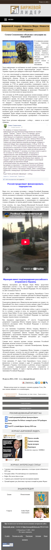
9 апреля (9, 511)
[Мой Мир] (44, 382)
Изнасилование (25, 494)
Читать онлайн (33, 438)
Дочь (41, 519)
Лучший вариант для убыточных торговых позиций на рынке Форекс (25, 481)
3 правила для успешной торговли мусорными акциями (21, 479)
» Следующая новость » (25, 408)
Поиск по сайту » (44, 2)
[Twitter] (39, 382)
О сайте (7, 536)
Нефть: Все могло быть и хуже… (14, 476)
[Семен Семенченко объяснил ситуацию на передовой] (17, 63)
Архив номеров (33, 444)
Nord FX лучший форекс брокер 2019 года (22, 426)
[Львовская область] (41, 505)
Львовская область (41, 507)
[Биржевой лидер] (25, 14)
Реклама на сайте (17, 536)
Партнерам (31, 447)
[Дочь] (41, 517)
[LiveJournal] (47, 382)
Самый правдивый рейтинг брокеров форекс (23, 417)
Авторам (38, 536)
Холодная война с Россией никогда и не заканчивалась (21, 474)
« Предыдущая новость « (25, 398)
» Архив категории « (25, 403)
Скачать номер (33, 441)
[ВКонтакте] (36, 382)
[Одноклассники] (41, 382)
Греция (9, 494)
